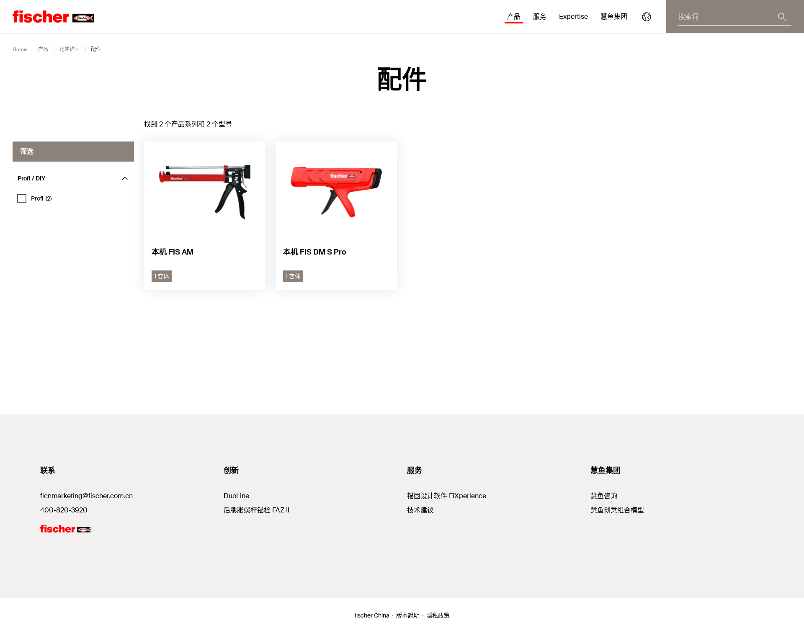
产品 (43, 49)
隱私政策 (438, 615)
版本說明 (408, 615)
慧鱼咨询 (603, 495)
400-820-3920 (64, 510)
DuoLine (236, 495)
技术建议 (420, 510)
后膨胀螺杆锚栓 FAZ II (256, 510)
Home (20, 49)
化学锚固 (69, 49)
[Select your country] (646, 17)
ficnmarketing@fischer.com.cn (86, 495)
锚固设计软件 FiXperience (446, 495)
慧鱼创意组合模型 (617, 510)
